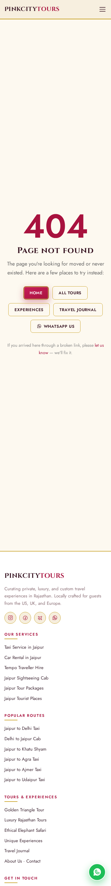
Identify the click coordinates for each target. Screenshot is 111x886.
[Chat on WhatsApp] (97, 872)
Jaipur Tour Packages (24, 688)
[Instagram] (10, 618)
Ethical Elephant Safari (25, 830)
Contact (33, 861)
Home (36, 293)
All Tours (70, 293)
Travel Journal (77, 310)
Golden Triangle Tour (24, 810)
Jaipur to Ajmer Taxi (22, 769)
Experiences (29, 310)
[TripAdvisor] (40, 618)
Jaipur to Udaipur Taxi (24, 779)
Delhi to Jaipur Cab (22, 738)
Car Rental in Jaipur (22, 657)
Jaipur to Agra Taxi (21, 759)
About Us (13, 861)
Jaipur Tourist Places (23, 698)
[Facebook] (25, 618)
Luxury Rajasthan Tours (25, 820)
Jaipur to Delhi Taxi (22, 728)
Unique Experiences (23, 840)
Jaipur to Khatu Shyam (25, 749)
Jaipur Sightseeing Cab (26, 678)
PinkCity (34, 576)
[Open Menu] (103, 9)
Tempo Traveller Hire (24, 667)
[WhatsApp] (55, 618)
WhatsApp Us (59, 326)
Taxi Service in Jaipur (24, 647)
